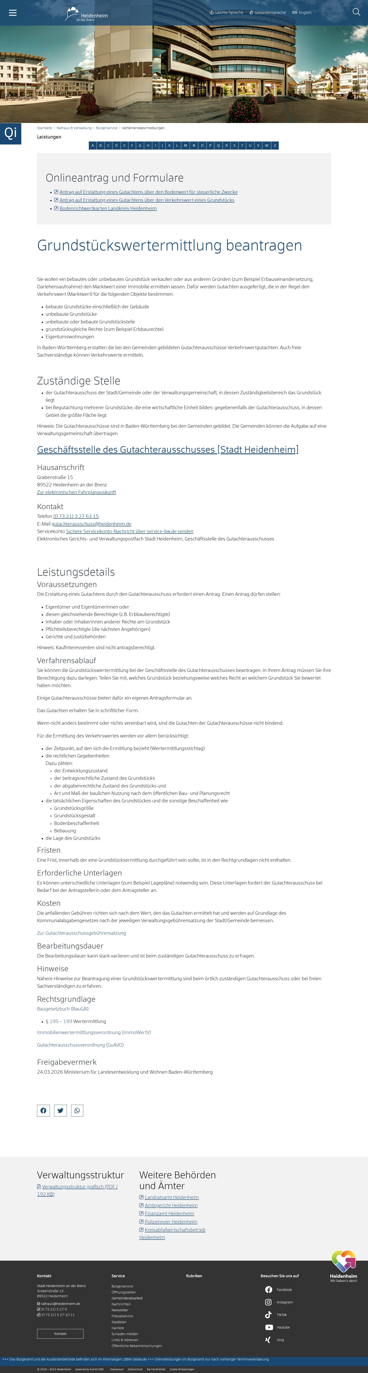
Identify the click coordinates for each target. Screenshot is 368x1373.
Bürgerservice (107, 128)
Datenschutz (135, 1369)
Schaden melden (125, 1334)
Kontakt (60, 1334)
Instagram (285, 1302)
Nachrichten (121, 1304)
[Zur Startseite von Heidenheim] (86, 12)
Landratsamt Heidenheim (172, 1197)
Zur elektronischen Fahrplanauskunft (76, 492)
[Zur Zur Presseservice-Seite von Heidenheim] (343, 1266)
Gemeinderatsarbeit (127, 1298)
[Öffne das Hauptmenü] (12, 12)
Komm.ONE (97, 1369)
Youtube (283, 1327)
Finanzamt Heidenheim (169, 1214)
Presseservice (122, 1316)
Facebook (284, 1290)
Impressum (117, 1369)
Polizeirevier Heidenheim (171, 1222)
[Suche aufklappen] (356, 12)
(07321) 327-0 (54, 1309)
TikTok (282, 1315)
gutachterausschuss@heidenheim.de (91, 524)
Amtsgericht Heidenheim (171, 1205)
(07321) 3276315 (76, 516)
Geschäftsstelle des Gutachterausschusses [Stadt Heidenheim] (168, 450)
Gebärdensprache (270, 13)
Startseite (44, 128)
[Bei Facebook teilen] (43, 1111)
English (305, 13)
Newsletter (120, 1310)
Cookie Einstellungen (182, 1369)
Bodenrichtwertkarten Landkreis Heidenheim (108, 208)
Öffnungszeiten (124, 1292)
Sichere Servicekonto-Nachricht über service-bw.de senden (129, 531)
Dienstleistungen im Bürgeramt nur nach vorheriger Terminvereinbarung (212, 1359)
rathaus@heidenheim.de (60, 1304)
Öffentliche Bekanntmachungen (137, 1346)
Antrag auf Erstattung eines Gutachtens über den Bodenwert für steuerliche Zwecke (149, 192)
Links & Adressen (125, 1340)
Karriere (118, 1328)
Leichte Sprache (229, 13)
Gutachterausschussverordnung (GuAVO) (80, 1045)
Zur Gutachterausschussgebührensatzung (81, 933)
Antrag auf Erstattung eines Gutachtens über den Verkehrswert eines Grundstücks (147, 200)
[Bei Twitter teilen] (60, 1111)
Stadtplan (119, 1322)
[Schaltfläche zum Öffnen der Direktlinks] (10, 133)
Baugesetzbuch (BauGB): (63, 1009)
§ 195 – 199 (59, 1021)
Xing (280, 1340)
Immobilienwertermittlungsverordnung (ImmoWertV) (94, 1032)
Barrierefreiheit (156, 1369)
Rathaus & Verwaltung (74, 128)
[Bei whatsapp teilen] (77, 1111)
